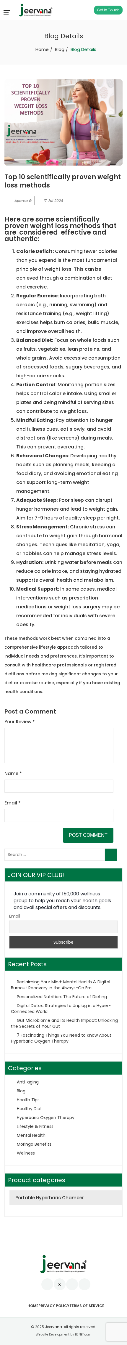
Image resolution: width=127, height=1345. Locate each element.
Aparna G (23, 200)
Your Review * (19, 722)
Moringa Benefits (34, 1144)
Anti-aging (28, 1082)
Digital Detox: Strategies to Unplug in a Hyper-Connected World (61, 1008)
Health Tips (28, 1100)
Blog (59, 49)
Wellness (26, 1153)
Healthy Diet (29, 1109)
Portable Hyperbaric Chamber (49, 1198)
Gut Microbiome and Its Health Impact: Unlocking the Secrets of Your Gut (64, 1023)
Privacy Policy (53, 1305)
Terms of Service (86, 1305)
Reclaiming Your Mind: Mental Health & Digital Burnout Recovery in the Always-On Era (60, 985)
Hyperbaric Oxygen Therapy (45, 1117)
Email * (12, 803)
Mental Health (31, 1135)
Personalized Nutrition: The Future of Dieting (62, 997)
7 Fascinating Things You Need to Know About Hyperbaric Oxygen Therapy (61, 1038)
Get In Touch (108, 9)
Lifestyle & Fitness (35, 1126)
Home (42, 49)
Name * (13, 773)
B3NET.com (83, 1334)
